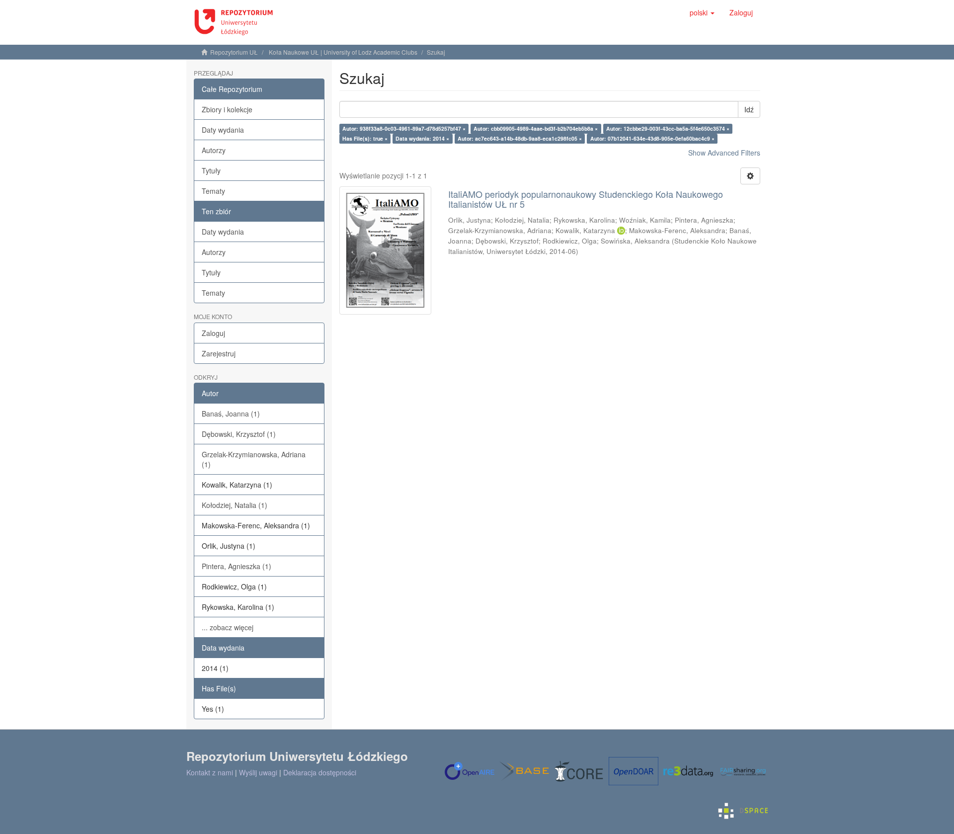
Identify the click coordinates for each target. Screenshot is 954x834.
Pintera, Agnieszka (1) (236, 566)
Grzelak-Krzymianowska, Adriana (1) (254, 459)
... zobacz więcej (227, 627)
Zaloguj (213, 333)
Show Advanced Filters (724, 153)
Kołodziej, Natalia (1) (234, 505)
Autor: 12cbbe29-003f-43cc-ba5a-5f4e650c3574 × (667, 128)
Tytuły (211, 170)
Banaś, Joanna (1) (231, 413)
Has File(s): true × (365, 138)
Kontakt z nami (209, 772)
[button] (702, 12)
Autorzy (214, 150)
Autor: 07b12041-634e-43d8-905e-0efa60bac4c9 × (652, 138)
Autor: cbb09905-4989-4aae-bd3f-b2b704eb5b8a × (536, 128)
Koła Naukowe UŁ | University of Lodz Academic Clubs (343, 52)
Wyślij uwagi (258, 772)
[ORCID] (621, 230)
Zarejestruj (219, 353)
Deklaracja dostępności (319, 772)
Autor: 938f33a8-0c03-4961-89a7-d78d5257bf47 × (404, 128)
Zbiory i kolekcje (227, 109)
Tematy (213, 191)
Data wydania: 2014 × (422, 138)
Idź (749, 109)
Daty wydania (223, 130)
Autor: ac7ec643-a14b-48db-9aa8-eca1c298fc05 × (520, 138)
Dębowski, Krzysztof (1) (239, 434)
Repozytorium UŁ (234, 52)
